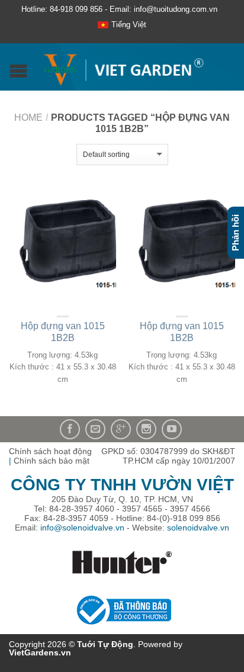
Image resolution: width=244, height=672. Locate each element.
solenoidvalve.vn (198, 527)
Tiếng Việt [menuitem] (128, 24)
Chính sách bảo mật (51, 460)
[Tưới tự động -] (123, 67)
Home (28, 117)
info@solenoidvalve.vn (82, 527)
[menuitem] (122, 25)
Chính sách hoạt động (50, 451)
